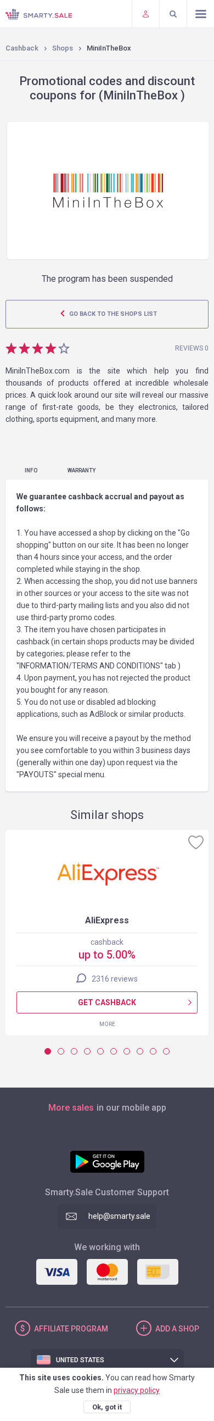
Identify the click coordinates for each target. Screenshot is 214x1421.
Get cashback (107, 1002)
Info (31, 470)
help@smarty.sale (119, 1216)
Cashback (21, 48)
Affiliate (71, 1328)
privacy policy (137, 1390)
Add (177, 1328)
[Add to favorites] (196, 842)
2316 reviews (115, 978)
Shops (62, 48)
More (107, 1024)
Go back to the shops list (112, 313)
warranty (81, 470)
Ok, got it (107, 1407)
